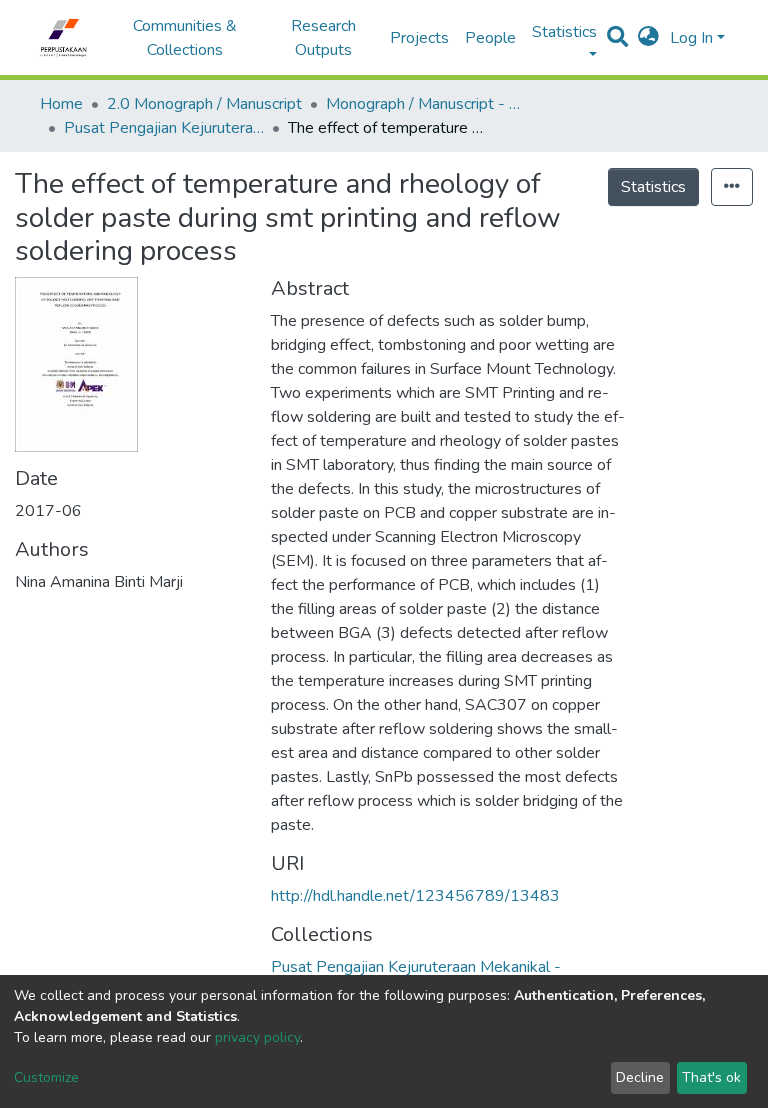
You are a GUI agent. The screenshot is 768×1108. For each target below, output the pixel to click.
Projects (419, 38)
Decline (640, 1077)
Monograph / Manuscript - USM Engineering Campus (426, 104)
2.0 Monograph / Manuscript (204, 104)
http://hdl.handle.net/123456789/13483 (415, 896)
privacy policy (257, 1037)
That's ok (711, 1077)
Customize (46, 1077)
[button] (648, 38)
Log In (691, 38)
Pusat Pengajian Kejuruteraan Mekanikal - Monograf (164, 128)
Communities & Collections (185, 38)
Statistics (653, 187)
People (490, 38)
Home (61, 104)
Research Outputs (323, 38)
